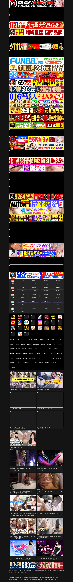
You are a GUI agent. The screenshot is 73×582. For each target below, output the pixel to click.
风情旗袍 (22, 297)
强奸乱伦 (34, 280)
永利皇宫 (25, 353)
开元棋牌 (23, 339)
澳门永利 (36, 339)
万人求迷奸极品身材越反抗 (17, 428)
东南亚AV (58, 287)
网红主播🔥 (12, 367)
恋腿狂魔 (58, 294)
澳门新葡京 (55, 349)
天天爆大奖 (18, 358)
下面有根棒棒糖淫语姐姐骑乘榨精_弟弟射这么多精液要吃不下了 (49, 537)
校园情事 (34, 308)
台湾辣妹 (22, 287)
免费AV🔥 (54, 362)
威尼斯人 (12, 339)
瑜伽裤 (46, 297)
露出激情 (34, 301)
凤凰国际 (29, 344)
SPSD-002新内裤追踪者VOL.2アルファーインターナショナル (49, 469)
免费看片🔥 (32, 353)
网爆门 (58, 301)
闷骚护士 (58, 297)
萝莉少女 (58, 280)
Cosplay (46, 284)
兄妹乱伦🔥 (27, 362)
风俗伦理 (58, 308)
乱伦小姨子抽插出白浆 (16, 447)
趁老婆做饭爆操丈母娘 (16, 389)
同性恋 (58, 304)
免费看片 (39, 358)
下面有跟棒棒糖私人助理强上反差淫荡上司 (48, 514)
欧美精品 (46, 280)
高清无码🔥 (47, 362)
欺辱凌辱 (22, 290)
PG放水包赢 (36, 344)
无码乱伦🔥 (59, 353)
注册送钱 (47, 339)
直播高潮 (43, 344)
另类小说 (22, 311)
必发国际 (49, 349)
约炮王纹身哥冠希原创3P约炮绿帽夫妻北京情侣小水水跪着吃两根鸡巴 (22, 537)
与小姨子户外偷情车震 (43, 389)
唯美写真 (46, 301)
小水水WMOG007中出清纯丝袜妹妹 (47, 559)
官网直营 (30, 339)
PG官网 (17, 339)
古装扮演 (22, 294)
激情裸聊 (45, 353)
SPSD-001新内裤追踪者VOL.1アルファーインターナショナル (49, 492)
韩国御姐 (34, 287)
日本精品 (34, 284)
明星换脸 (34, 297)
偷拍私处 (30, 349)
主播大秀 (12, 349)
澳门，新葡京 (32, 358)
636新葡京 (39, 353)
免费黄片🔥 (52, 353)
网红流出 (46, 290)
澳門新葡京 (18, 353)
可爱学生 (46, 294)
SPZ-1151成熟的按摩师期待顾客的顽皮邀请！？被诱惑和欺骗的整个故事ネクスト (21, 492)
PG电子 (41, 339)
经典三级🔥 (12, 362)
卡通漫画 (22, 301)
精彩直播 (49, 344)
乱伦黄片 (24, 349)
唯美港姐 (46, 287)
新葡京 (11, 344)
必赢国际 (23, 344)
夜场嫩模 (42, 349)
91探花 (34, 290)
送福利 (59, 339)
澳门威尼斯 (58, 358)
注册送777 (53, 339)
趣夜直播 (36, 349)
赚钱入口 (41, 362)
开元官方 (12, 358)
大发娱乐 (12, 353)
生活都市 (22, 308)
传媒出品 (22, 304)
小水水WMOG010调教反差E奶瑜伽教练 (21, 559)
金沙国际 (25, 358)
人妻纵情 (46, 308)
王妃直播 (18, 349)
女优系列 (34, 294)
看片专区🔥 (34, 362)
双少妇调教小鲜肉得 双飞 (44, 428)
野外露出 (58, 290)
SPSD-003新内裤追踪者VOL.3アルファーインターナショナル (22, 469)
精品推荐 (22, 280)
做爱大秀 (45, 358)
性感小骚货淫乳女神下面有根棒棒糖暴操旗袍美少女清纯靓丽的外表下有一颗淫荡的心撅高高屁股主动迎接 (23, 515)
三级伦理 (22, 284)
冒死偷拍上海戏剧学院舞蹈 (44, 408)
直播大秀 (52, 358)
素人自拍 (58, 284)
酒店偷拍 (60, 344)
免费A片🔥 (19, 362)
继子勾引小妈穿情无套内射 (17, 408)
